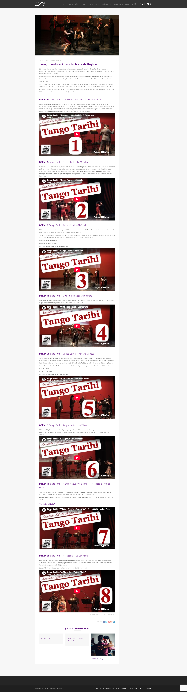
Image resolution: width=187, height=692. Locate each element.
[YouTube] (150, 4)
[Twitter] (142, 4)
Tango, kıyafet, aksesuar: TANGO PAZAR (75, 639)
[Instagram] (148, 4)
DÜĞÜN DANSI (106, 4)
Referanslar (118, 4)
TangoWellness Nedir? (70, 4)
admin (58, 60)
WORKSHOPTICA (94, 4)
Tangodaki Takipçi (97, 658)
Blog (127, 4)
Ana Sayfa (99, 688)
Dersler (83, 4)
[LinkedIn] (145, 4)
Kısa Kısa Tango (46, 638)
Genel (104, 614)
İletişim (134, 4)
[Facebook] (140, 4)
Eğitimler (124, 688)
